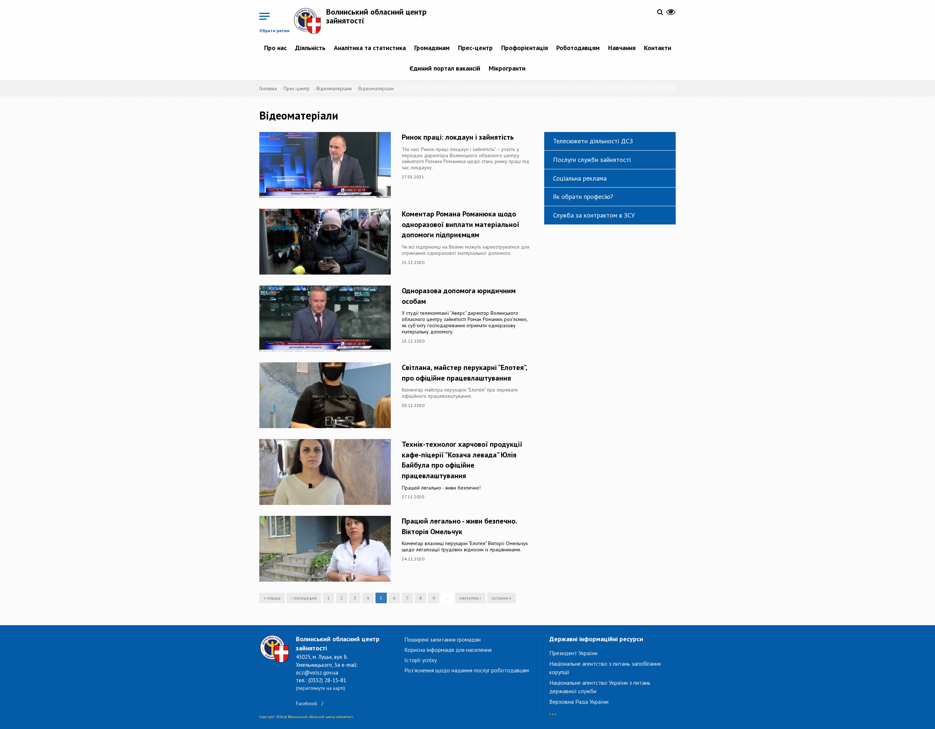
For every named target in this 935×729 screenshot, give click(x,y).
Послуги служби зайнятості (592, 159)
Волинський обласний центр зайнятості (376, 16)
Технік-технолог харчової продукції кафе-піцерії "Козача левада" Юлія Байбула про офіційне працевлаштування (462, 459)
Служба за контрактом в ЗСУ (594, 215)
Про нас (275, 48)
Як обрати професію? (583, 196)
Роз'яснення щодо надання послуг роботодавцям (466, 670)
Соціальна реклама (580, 178)
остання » (501, 598)
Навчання (622, 48)
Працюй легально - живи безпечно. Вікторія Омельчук (459, 526)
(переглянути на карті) (320, 688)
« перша (272, 598)
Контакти (657, 48)
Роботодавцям (578, 48)
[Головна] (309, 20)
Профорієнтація (524, 48)
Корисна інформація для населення (448, 649)
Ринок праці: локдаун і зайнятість (458, 137)
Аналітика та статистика (370, 48)
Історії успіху (420, 660)
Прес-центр (475, 48)
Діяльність (310, 48)
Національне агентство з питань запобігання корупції (605, 668)
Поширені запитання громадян (442, 639)
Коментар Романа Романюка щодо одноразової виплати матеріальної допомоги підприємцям (460, 224)
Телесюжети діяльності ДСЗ (593, 141)
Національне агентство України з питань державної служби (599, 687)
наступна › (470, 598)
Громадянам (432, 48)
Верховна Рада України (578, 701)
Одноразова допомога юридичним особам (459, 296)
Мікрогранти (507, 68)
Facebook (306, 703)
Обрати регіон (274, 30)
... (552, 710)
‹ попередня (304, 598)
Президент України (573, 653)
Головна (268, 88)
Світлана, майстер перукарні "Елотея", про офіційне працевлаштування (464, 373)
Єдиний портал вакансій (444, 68)
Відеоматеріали (334, 88)
